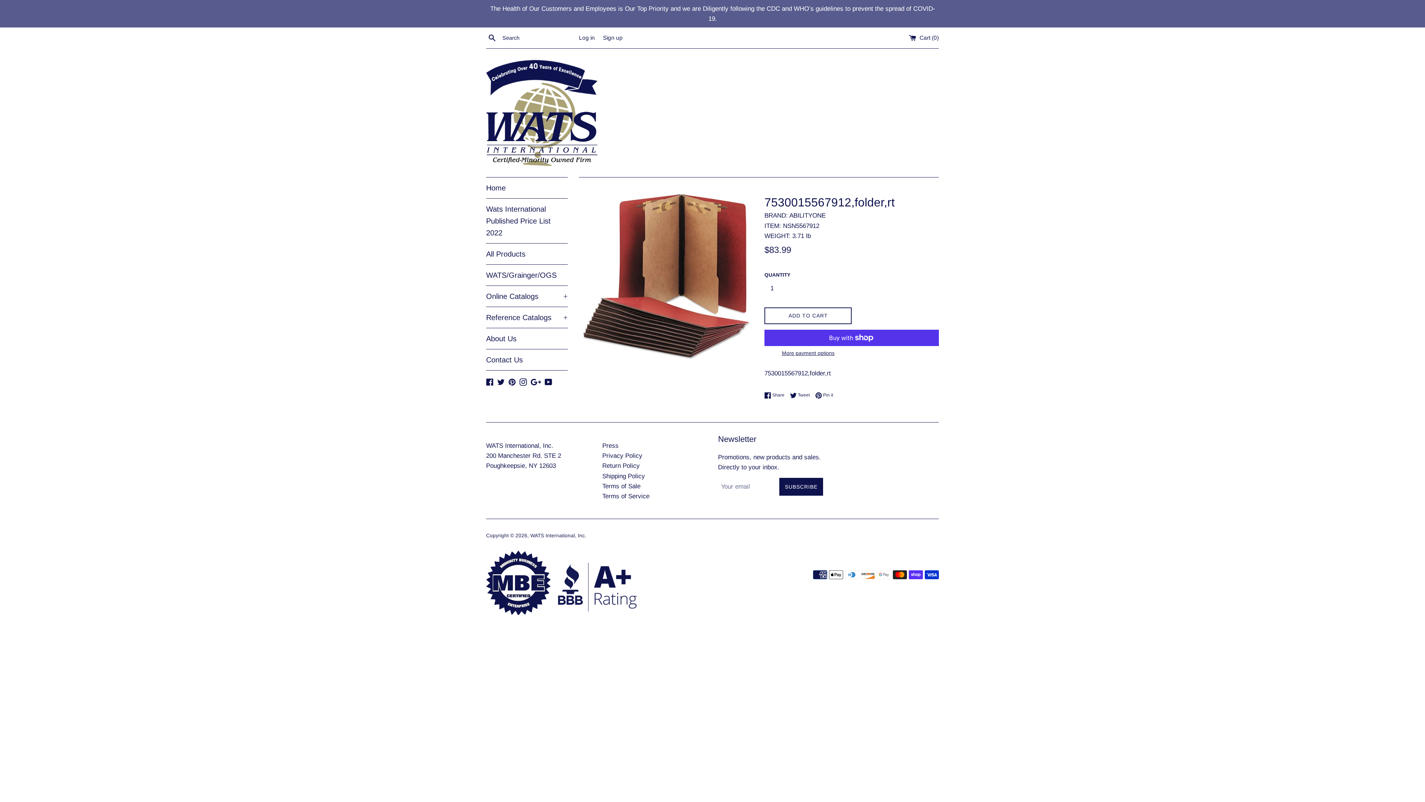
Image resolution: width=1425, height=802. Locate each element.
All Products (505, 254)
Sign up (613, 38)
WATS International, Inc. (558, 535)
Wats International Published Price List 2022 (518, 221)
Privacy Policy (622, 455)
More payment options (808, 353)
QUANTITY (777, 275)
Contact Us (504, 360)
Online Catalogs (527, 296)
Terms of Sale (621, 486)
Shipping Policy (623, 476)
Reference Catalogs (527, 317)
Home (496, 188)
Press (610, 445)
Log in (587, 38)
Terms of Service (625, 496)
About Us (501, 339)
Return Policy (621, 465)
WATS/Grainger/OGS (521, 275)
